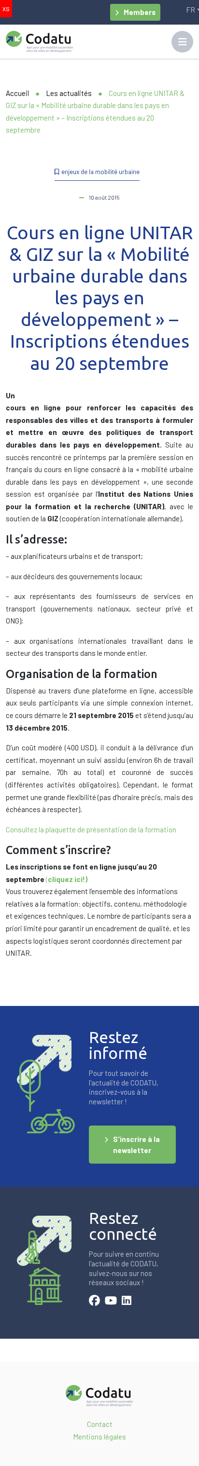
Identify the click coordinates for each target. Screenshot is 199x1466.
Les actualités (69, 93)
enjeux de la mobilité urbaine (100, 171)
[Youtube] (111, 1301)
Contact (100, 1424)
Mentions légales (99, 1436)
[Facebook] (94, 1301)
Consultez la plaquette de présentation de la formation (91, 829)
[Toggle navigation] (182, 42)
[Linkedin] (126, 1301)
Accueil (17, 93)
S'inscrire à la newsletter (136, 1144)
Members (140, 12)
